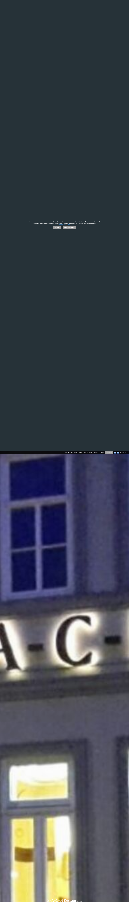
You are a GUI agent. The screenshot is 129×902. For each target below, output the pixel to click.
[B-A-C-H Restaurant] (9, 452)
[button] (124, 452)
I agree (57, 227)
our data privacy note (64, 224)
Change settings (69, 227)
